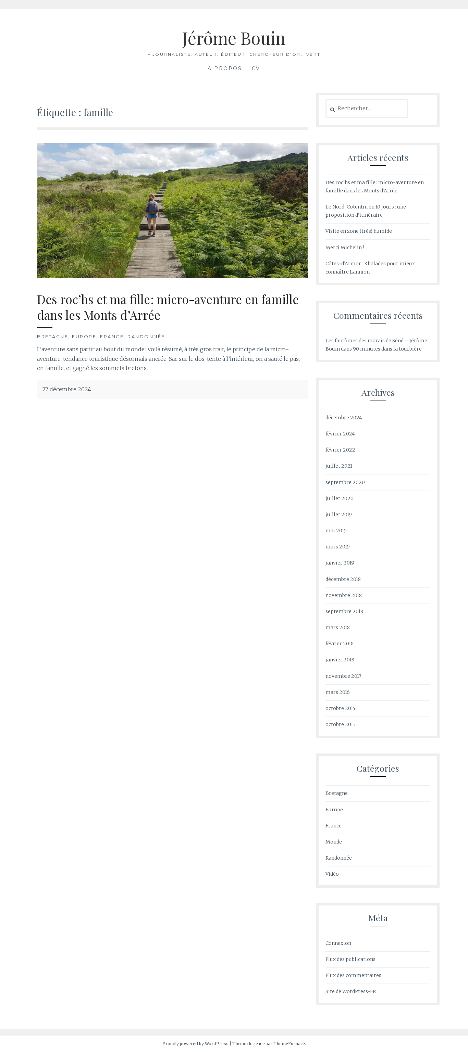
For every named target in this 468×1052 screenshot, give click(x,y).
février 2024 (340, 434)
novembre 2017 (343, 676)
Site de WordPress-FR (350, 991)
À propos (225, 68)
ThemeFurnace (289, 1043)
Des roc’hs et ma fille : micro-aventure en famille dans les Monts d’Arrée (168, 307)
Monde (333, 842)
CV (256, 68)
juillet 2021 (338, 466)
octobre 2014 (340, 708)
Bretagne (52, 336)
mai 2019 (336, 531)
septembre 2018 (344, 611)
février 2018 (339, 644)
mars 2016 (337, 692)
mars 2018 (337, 627)
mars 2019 (337, 547)
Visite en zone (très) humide (358, 231)
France (112, 336)
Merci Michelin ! (344, 247)
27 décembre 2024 (66, 389)
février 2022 (340, 450)
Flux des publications (350, 959)
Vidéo (332, 874)
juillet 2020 (339, 498)
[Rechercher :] (366, 108)
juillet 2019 (338, 514)
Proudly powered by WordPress (195, 1043)
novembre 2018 (343, 595)
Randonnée (146, 336)
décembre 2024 (343, 418)
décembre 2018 (343, 579)
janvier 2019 (339, 563)
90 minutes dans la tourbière (387, 349)
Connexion (338, 943)
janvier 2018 (339, 660)
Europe (84, 336)
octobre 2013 (340, 724)
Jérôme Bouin (234, 37)
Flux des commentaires (353, 975)
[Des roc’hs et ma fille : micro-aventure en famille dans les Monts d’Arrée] (172, 276)
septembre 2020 (345, 482)
